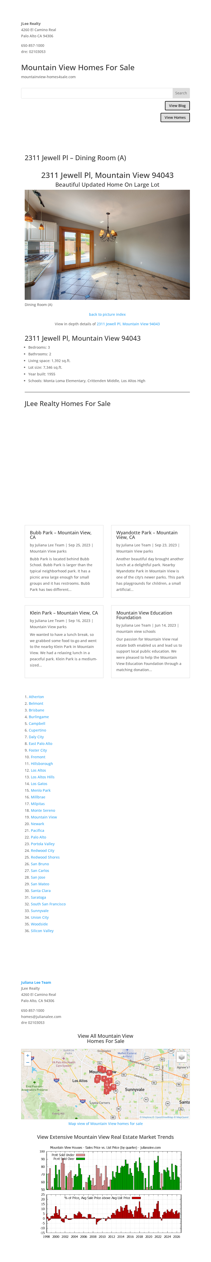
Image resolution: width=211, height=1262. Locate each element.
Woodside (39, 924)
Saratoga (38, 897)
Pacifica (37, 830)
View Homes (175, 117)
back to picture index (107, 314)
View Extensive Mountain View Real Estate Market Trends (105, 1136)
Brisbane (36, 710)
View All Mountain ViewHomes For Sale (105, 1038)
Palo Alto (38, 837)
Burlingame (39, 716)
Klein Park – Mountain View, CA (64, 613)
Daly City (36, 736)
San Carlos (40, 870)
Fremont (38, 756)
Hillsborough (42, 763)
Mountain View (44, 817)
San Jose (38, 877)
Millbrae (38, 797)
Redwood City (42, 850)
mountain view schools (136, 631)
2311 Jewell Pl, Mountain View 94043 (128, 323)
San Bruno (40, 863)
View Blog (177, 105)
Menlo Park (41, 790)
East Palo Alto (40, 743)
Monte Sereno (43, 810)
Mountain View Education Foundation (144, 615)
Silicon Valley (42, 930)
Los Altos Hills (43, 776)
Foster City (38, 750)
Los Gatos (39, 783)
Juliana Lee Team (49, 545)
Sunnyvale (40, 910)
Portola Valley (43, 843)
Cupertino (37, 730)
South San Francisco (48, 904)
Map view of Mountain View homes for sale (105, 1123)
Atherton (36, 696)
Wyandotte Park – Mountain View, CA (147, 534)
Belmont (36, 703)
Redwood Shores (45, 857)
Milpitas (38, 803)
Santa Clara (41, 890)
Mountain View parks (48, 551)
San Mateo (40, 883)
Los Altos (38, 770)
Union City (40, 917)
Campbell (37, 723)
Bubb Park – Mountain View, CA (61, 534)
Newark (37, 823)
